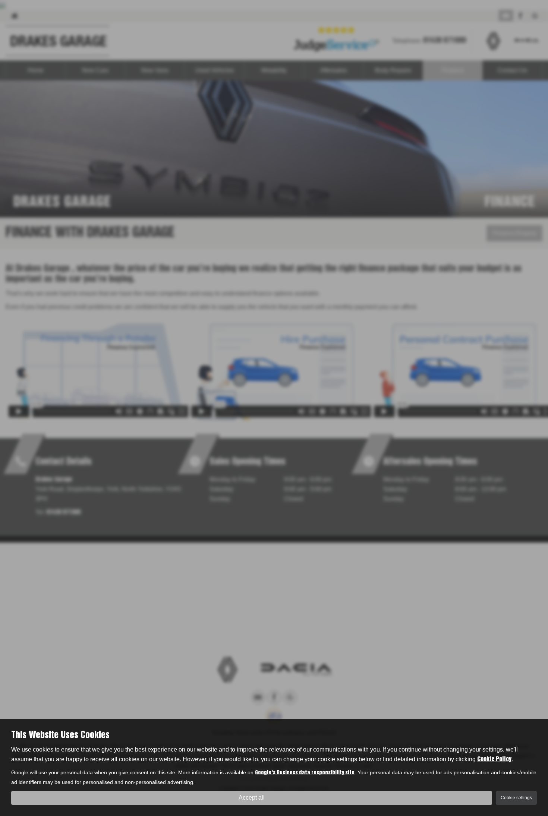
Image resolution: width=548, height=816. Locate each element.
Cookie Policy (494, 759)
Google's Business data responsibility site (305, 772)
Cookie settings (516, 797)
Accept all (252, 797)
